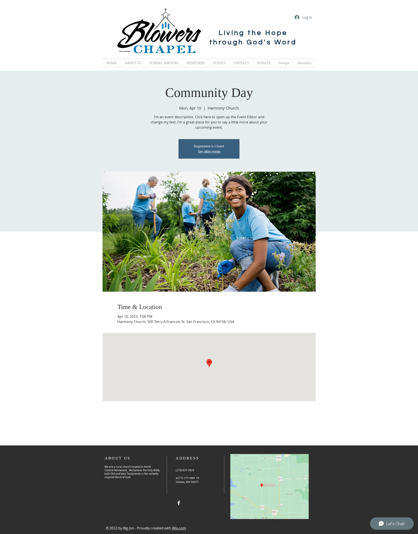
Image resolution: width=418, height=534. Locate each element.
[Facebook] (179, 503)
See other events (209, 151)
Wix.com (179, 528)
